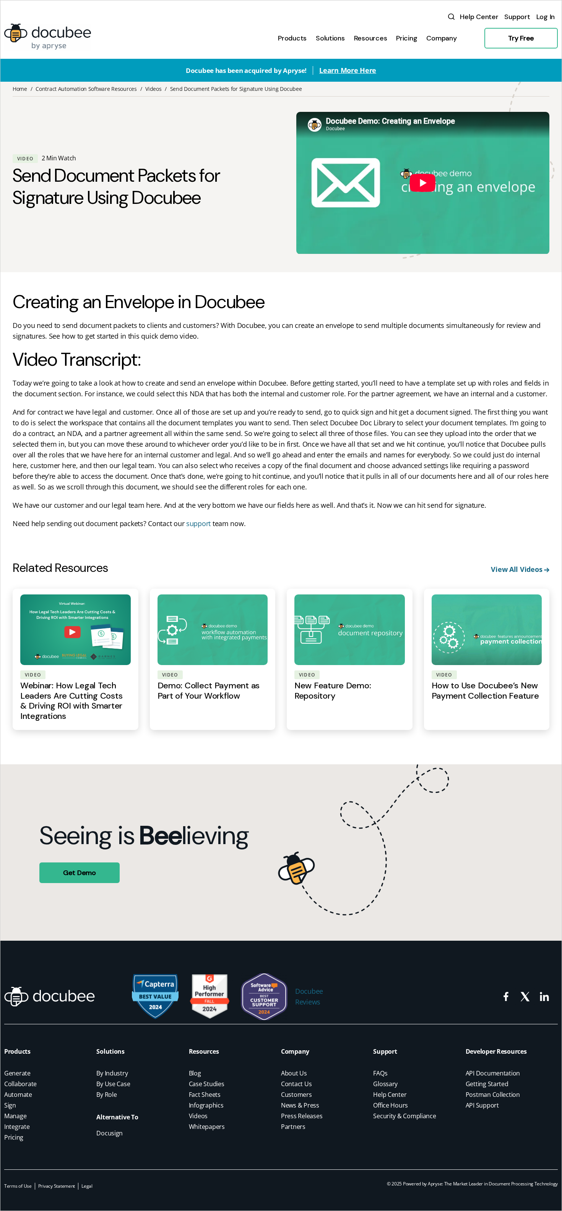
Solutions (110, 1051)
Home (20, 88)
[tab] (292, 38)
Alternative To (117, 1117)
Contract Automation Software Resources (86, 88)
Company (295, 1051)
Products (17, 1051)
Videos (153, 88)
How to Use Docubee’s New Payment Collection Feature (485, 690)
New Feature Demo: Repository (332, 690)
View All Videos (517, 569)
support (198, 523)
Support (385, 1051)
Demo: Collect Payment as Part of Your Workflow (209, 690)
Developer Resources (496, 1051)
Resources (204, 1051)
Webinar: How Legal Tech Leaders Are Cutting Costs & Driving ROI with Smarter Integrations (71, 700)
